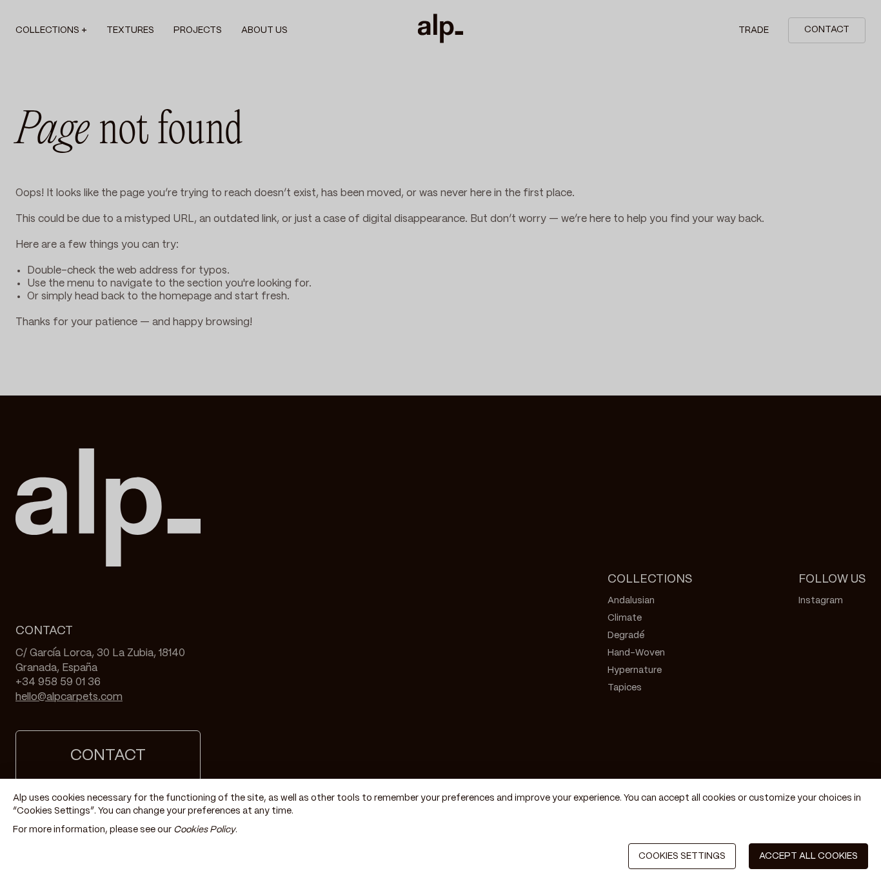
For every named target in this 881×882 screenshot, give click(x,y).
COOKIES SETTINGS (682, 856)
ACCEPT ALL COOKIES (808, 856)
